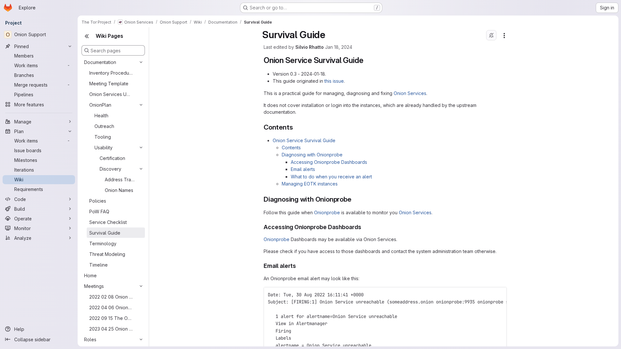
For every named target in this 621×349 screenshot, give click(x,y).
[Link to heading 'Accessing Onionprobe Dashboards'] (364, 227)
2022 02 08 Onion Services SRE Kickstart (111, 297)
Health (101, 115)
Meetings (94, 286)
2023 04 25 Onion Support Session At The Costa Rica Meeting (111, 329)
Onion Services (410, 93)
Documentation (100, 62)
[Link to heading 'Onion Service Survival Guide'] (367, 60)
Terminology (102, 243)
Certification (112, 158)
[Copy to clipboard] (499, 295)
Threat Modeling (107, 254)
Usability (103, 147)
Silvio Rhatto (309, 47)
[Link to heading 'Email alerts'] (299, 265)
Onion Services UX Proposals (111, 94)
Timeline (98, 265)
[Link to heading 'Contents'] (296, 127)
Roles (90, 339)
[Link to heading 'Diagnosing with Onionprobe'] (355, 199)
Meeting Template (108, 83)
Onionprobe (327, 212)
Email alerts (303, 169)
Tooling (102, 137)
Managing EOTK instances (310, 183)
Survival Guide (104, 233)
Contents (291, 147)
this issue (334, 81)
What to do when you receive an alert (331, 176)
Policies (97, 201)
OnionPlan (100, 105)
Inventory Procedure (111, 73)
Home (90, 275)
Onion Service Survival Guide (304, 140)
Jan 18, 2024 (338, 47)
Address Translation (120, 179)
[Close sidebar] (87, 36)
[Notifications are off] (491, 35)
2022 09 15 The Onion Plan (111, 318)
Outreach (104, 126)
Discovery (110, 169)
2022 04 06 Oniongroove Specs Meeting (111, 307)
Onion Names (119, 190)
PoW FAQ (99, 211)
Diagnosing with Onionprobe (312, 154)
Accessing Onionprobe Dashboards (329, 162)
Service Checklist (108, 222)
